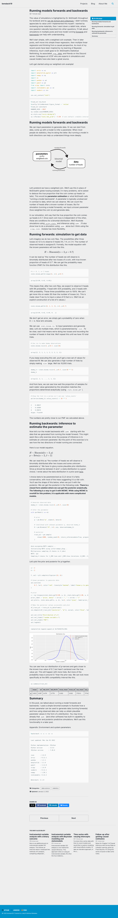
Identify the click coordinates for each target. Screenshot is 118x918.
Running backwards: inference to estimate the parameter (102, 32)
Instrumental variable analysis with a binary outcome (39, 836)
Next (74, 818)
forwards (79, 32)
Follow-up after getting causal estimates (102, 836)
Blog (93, 4)
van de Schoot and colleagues (60, 21)
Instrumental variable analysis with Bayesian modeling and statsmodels (62, 837)
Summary (95, 36)
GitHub (6, 910)
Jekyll (23, 913)
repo (57, 53)
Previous (44, 818)
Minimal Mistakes (32, 913)
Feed (25, 910)
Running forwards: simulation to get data (103, 27)
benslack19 (7, 4)
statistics (55, 788)
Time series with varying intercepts (82, 835)
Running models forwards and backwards (59, 10)
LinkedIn (16, 910)
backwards (34, 35)
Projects (83, 4)
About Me (103, 4)
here (81, 472)
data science (46, 788)
